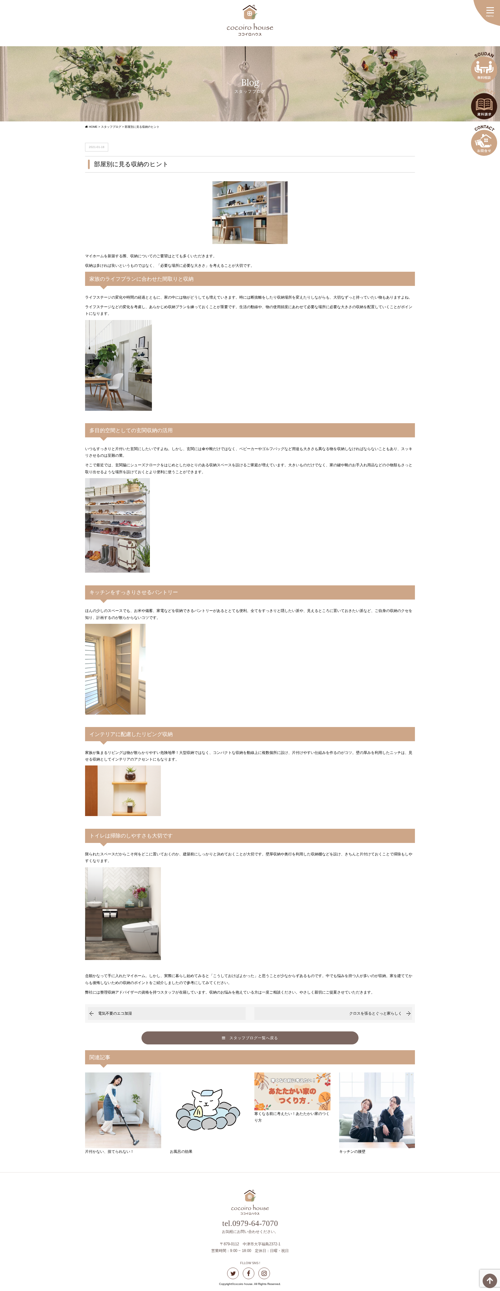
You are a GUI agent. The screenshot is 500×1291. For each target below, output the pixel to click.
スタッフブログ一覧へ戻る (251, 1038)
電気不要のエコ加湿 (115, 1013)
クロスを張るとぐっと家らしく (375, 1013)
